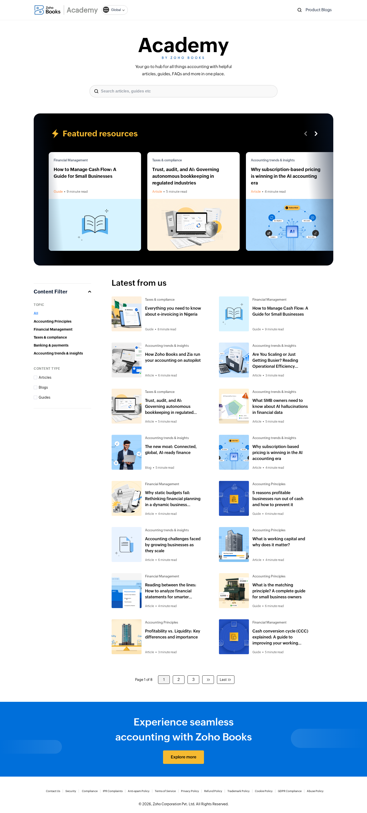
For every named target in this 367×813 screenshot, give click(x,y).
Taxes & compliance (167, 160)
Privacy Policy (190, 791)
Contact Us (53, 791)
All (36, 313)
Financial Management (71, 160)
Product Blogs (319, 9)
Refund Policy (213, 791)
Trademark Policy (238, 791)
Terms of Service (165, 791)
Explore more (183, 757)
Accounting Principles (52, 321)
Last (223, 680)
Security (70, 791)
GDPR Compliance (290, 791)
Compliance (90, 791)
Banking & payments (51, 345)
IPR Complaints (113, 791)
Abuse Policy (315, 791)
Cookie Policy (264, 791)
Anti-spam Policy (139, 791)
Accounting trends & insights (273, 160)
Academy (82, 10)
